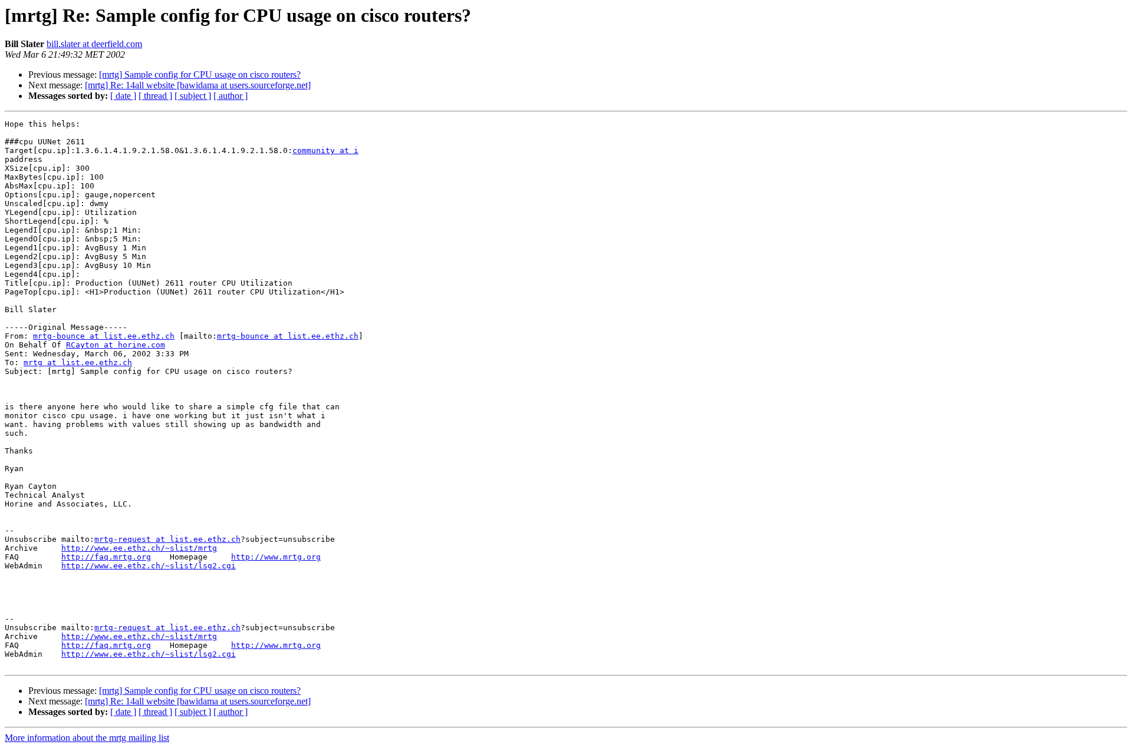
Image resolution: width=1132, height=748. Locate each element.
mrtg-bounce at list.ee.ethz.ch (104, 336)
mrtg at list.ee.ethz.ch (78, 362)
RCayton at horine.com (115, 344)
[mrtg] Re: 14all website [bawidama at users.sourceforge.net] (198, 85)
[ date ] (123, 96)
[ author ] (230, 96)
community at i (325, 150)
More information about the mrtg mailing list (87, 738)
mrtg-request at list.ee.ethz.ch (167, 539)
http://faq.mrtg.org (106, 556)
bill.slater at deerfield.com (94, 44)
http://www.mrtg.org (276, 556)
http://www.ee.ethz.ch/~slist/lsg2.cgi (148, 565)
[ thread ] (155, 96)
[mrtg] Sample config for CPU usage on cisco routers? (200, 74)
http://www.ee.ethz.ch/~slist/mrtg (139, 548)
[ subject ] (193, 96)
